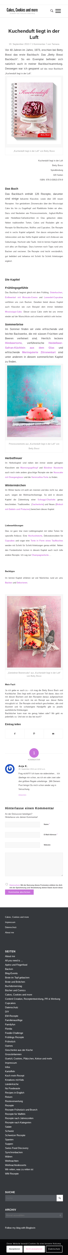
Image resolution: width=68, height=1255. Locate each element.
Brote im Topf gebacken (17, 977)
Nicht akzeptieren (34, 1249)
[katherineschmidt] (28, 11)
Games (9, 1045)
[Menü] (58, 11)
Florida (8, 1028)
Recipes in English (14, 1092)
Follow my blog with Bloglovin (20, 1227)
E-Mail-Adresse (51, 834)
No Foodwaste (12, 1088)
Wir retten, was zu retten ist (19, 1169)
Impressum (10, 922)
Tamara (55, 44)
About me (9, 932)
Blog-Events (11, 973)
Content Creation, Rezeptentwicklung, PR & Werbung (32, 998)
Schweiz (9, 1131)
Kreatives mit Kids (14, 1079)
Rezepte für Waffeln (15, 1114)
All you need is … (14, 960)
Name (47, 824)
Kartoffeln (10, 1071)
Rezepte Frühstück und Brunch (21, 1109)
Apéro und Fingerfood (16, 964)
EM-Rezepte (11, 1016)
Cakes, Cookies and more (17, 917)
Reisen (8, 1097)
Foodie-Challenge (14, 1033)
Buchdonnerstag (13, 986)
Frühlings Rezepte (14, 1037)
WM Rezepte (12, 1173)
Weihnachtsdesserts (15, 1165)
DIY (7, 1011)
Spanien (9, 1139)
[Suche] (50, 11)
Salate (8, 1126)
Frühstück (10, 1041)
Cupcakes (10, 1003)
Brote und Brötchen (15, 981)
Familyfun (10, 1024)
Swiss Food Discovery (16, 1148)
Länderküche (12, 1084)
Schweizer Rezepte (15, 1135)
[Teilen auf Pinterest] (34, 733)
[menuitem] (50, 11)
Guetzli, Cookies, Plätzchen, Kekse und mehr (28, 1058)
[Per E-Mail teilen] (53, 733)
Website (47, 845)
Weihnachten (12, 1160)
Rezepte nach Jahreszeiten (19, 1118)
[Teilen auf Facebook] (14, 733)
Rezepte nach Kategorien (18, 1122)
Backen (9, 969)
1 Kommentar (38, 44)
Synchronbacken (14, 1152)
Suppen (9, 1143)
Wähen (8, 1156)
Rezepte (9, 1105)
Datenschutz (14, 885)
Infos (7, 1067)
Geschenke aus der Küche (19, 1050)
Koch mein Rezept (14, 1075)
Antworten (22, 795)
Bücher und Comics (15, 990)
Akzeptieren (14, 1249)
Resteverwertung (14, 1101)
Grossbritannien (13, 1054)
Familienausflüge (13, 1020)
